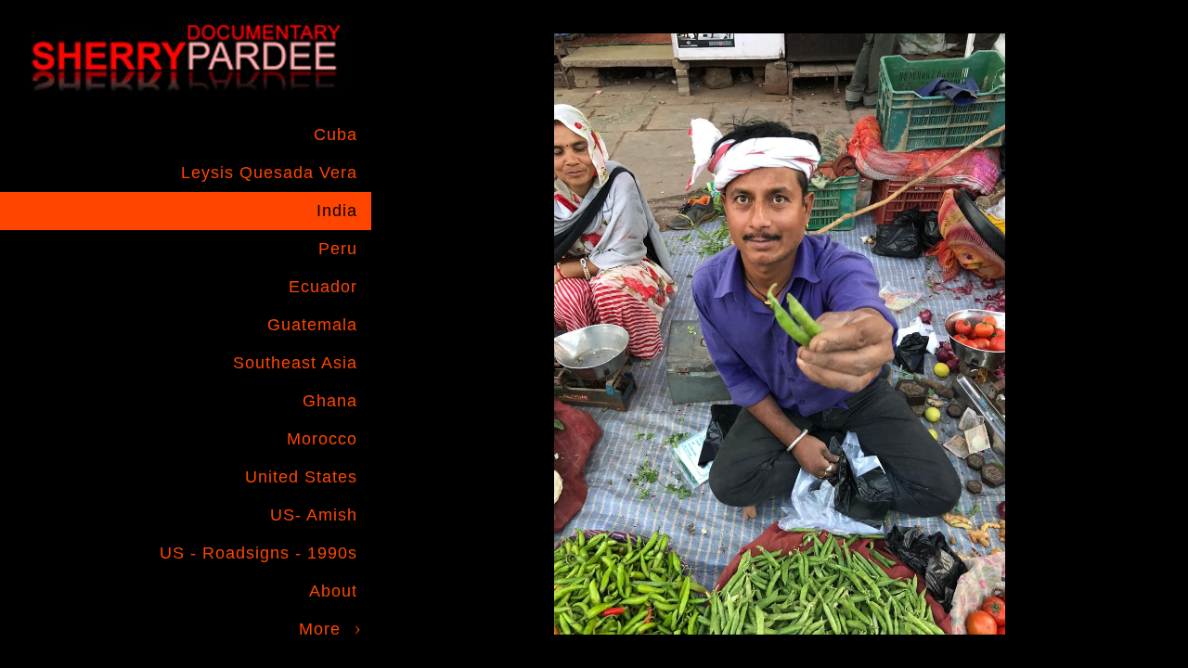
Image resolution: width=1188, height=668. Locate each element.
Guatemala (312, 324)
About (333, 591)
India (336, 210)
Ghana (330, 401)
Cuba (335, 134)
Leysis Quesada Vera (269, 172)
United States (301, 477)
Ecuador (323, 286)
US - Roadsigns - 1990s (258, 553)
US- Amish (313, 515)
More (320, 629)
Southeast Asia (295, 362)
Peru (337, 248)
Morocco (322, 439)
